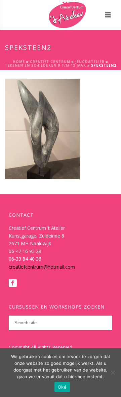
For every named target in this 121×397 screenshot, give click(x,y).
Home (19, 61)
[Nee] (112, 372)
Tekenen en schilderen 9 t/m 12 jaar (45, 65)
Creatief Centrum (50, 61)
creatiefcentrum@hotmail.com (42, 267)
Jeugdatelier (90, 61)
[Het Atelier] (60, 15)
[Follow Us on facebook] (13, 283)
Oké (62, 387)
